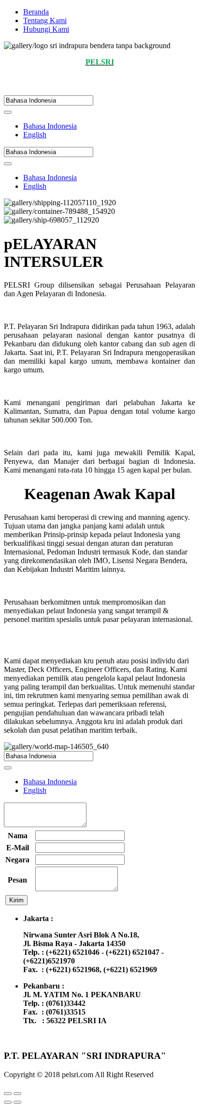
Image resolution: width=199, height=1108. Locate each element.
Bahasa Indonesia (50, 126)
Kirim (16, 900)
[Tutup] (8, 1093)
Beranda (36, 12)
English (34, 135)
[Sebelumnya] (8, 1102)
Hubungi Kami (46, 29)
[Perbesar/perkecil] (17, 1093)
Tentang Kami (45, 20)
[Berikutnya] (17, 1102)
